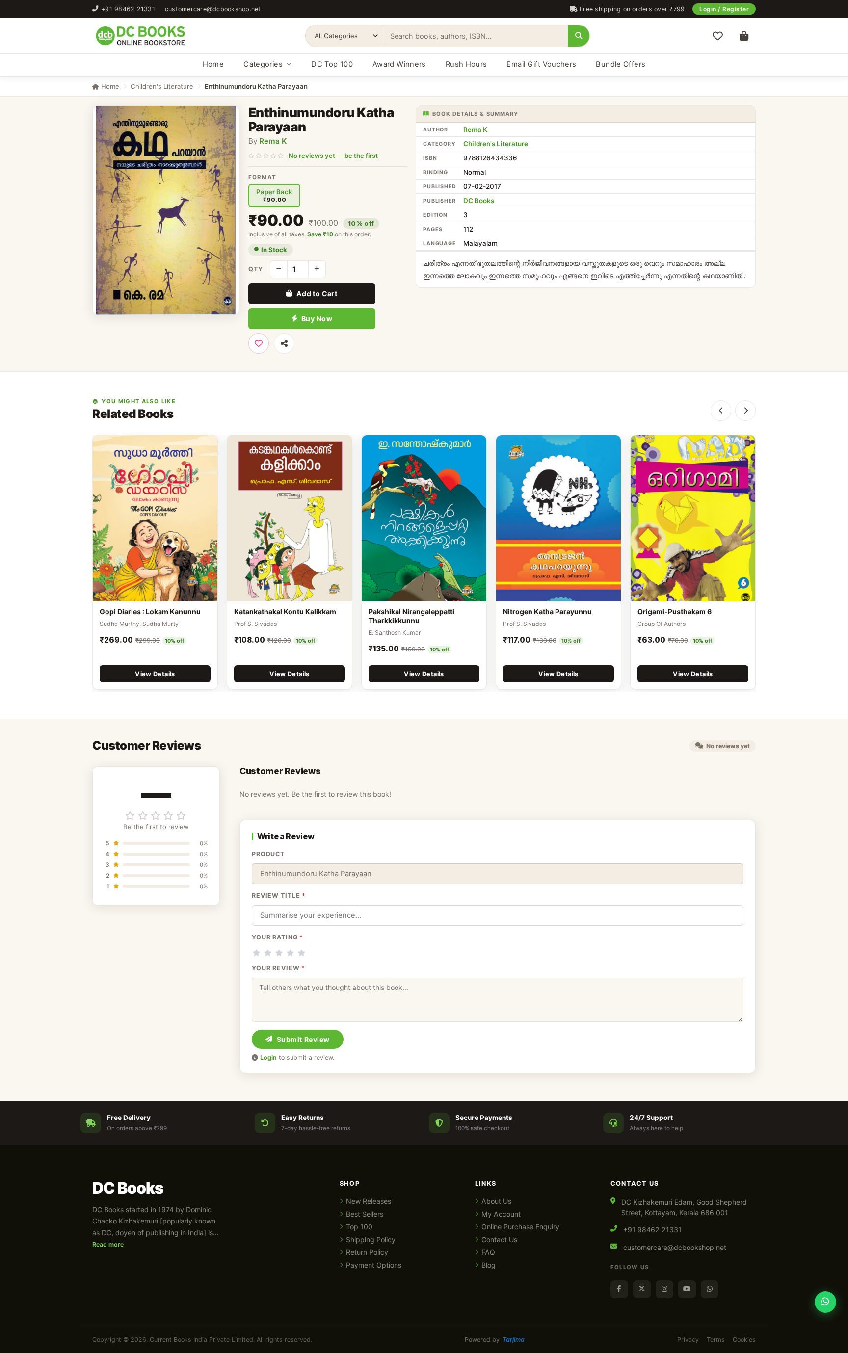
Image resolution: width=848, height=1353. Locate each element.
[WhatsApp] (709, 1289)
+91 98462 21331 (128, 9)
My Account (501, 1214)
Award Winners (399, 64)
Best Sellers (364, 1214)
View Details (155, 673)
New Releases (368, 1201)
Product (268, 854)
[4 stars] (290, 953)
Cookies (744, 1339)
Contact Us (499, 1239)
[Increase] (317, 269)
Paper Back (274, 195)
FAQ (488, 1252)
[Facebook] (619, 1289)
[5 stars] (301, 953)
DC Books (478, 201)
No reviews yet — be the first (333, 155)
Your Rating (277, 937)
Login (268, 1057)
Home (213, 64)
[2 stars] (267, 953)
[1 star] (256, 953)
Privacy (688, 1339)
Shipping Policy (371, 1239)
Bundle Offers (620, 64)
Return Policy (367, 1252)
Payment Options (373, 1265)
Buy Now (316, 318)
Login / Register (724, 9)
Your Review (278, 968)
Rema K (273, 141)
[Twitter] (642, 1289)
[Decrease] (278, 269)
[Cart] (744, 36)
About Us (496, 1201)
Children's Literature (162, 86)
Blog (488, 1265)
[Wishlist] (717, 36)
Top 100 (359, 1227)
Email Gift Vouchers (541, 64)
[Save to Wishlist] (258, 343)
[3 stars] (279, 953)
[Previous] (721, 410)
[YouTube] (687, 1289)
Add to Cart (317, 293)
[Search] (578, 36)
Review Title (279, 895)
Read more (108, 1244)
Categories (263, 64)
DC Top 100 (332, 64)
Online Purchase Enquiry (520, 1227)
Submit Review (303, 1039)
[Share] (284, 343)
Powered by (495, 1339)
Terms (716, 1339)
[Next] (745, 410)
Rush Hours (466, 64)
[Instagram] (664, 1289)
